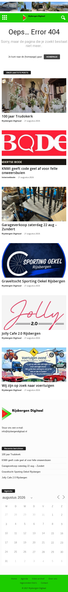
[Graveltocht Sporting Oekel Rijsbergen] (34, 260)
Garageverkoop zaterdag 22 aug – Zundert (29, 227)
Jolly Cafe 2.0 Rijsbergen (21, 333)
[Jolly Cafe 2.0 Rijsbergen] (34, 312)
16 (61, 533)
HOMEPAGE (51, 57)
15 (52, 533)
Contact (44, 582)
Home (14, 578)
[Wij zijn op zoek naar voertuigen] (34, 364)
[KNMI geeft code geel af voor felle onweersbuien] (34, 147)
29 (52, 551)
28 (43, 551)
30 (61, 551)
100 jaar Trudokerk (17, 116)
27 (34, 551)
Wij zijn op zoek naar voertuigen (28, 385)
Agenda (24, 578)
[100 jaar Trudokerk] (34, 95)
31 (43, 514)
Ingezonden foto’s (28, 582)
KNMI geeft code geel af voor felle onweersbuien (30, 170)
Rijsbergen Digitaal (12, 120)
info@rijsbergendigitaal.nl (14, 431)
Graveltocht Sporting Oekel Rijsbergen (33, 281)
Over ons (52, 578)
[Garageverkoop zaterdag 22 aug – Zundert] (34, 204)
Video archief (38, 578)
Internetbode (8, 177)
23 (61, 542)
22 (52, 542)
